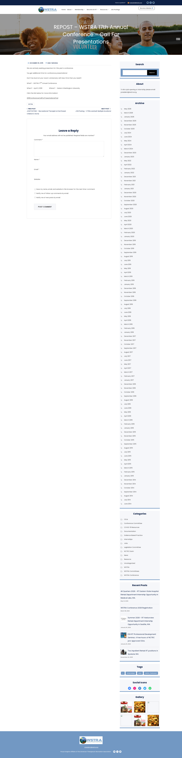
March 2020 (128, 228)
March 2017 (128, 372)
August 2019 (128, 256)
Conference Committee (133, 523)
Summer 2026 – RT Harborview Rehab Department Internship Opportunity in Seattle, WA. (141, 620)
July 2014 (127, 500)
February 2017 (129, 376)
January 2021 (129, 189)
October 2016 (129, 392)
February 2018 (129, 328)
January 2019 (129, 284)
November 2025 (130, 125)
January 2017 (129, 380)
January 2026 (129, 117)
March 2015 (128, 468)
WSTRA (30, 104)
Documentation (130, 531)
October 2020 (129, 200)
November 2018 (130, 292)
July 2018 (127, 308)
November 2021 (130, 181)
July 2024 (127, 133)
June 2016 (127, 408)
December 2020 (130, 192)
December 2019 (130, 240)
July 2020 (127, 212)
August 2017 (128, 352)
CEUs (126, 519)
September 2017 (130, 348)
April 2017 (127, 368)
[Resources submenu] (108, 9)
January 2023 (129, 157)
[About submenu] (72, 9)
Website (37, 179)
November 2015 (130, 436)
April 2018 (127, 320)
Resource (127, 559)
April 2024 (128, 145)
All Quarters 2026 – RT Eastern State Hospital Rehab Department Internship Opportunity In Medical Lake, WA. (139, 594)
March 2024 (128, 149)
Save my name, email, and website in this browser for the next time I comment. (65, 189)
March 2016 (128, 420)
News (126, 555)
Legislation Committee (132, 547)
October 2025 (129, 129)
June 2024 (128, 137)
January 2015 (129, 476)
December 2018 (130, 288)
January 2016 (129, 428)
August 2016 (128, 400)
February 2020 (129, 232)
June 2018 (127, 312)
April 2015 (127, 464)
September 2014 (130, 492)
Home (64, 10)
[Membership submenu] (84, 9)
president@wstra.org (136, 3)
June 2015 (127, 456)
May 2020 (127, 220)
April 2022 (127, 165)
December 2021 (130, 177)
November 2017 (130, 340)
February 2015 (129, 472)
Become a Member (145, 8)
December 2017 (130, 336)
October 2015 (129, 440)
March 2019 (128, 276)
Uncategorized (129, 563)
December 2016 (130, 384)
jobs (139, 673)
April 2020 (127, 224)
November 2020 (130, 196)
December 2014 (130, 480)
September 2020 (130, 204)
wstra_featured (151, 673)
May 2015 (127, 460)
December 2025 (130, 121)
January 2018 (129, 332)
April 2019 (127, 272)
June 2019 (127, 264)
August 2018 (128, 304)
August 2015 (128, 448)
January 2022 (129, 173)
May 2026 (127, 109)
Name (37, 159)
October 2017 (129, 344)
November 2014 (130, 484)
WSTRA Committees (131, 571)
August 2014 (128, 496)
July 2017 (127, 356)
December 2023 (130, 153)
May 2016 (127, 412)
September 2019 (130, 252)
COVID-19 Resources (131, 527)
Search (152, 73)
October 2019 (129, 248)
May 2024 (127, 141)
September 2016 (130, 396)
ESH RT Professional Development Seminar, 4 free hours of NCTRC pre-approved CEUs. (142, 637)
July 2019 (127, 260)
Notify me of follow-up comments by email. (52, 193)
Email (36, 169)
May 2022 (127, 161)
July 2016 (127, 404)
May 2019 (127, 268)
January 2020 (129, 236)
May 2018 (127, 316)
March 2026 (128, 113)
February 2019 (129, 280)
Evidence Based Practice (133, 535)
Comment (38, 140)
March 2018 (128, 324)
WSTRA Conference (131, 575)
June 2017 (127, 360)
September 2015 (130, 444)
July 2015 (127, 452)
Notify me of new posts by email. (48, 197)
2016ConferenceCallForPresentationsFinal (42, 98)
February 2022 (129, 169)
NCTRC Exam (129, 551)
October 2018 (129, 296)
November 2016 (130, 388)
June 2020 (128, 216)
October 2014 (129, 488)
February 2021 (129, 185)
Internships (128, 539)
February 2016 (129, 424)
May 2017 (127, 364)
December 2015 (130, 432)
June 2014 (127, 504)
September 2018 (130, 300)
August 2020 (128, 208)
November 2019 (130, 244)
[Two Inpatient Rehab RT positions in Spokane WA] (123, 652)
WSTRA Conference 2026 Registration (137, 608)
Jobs (126, 543)
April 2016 (127, 416)
